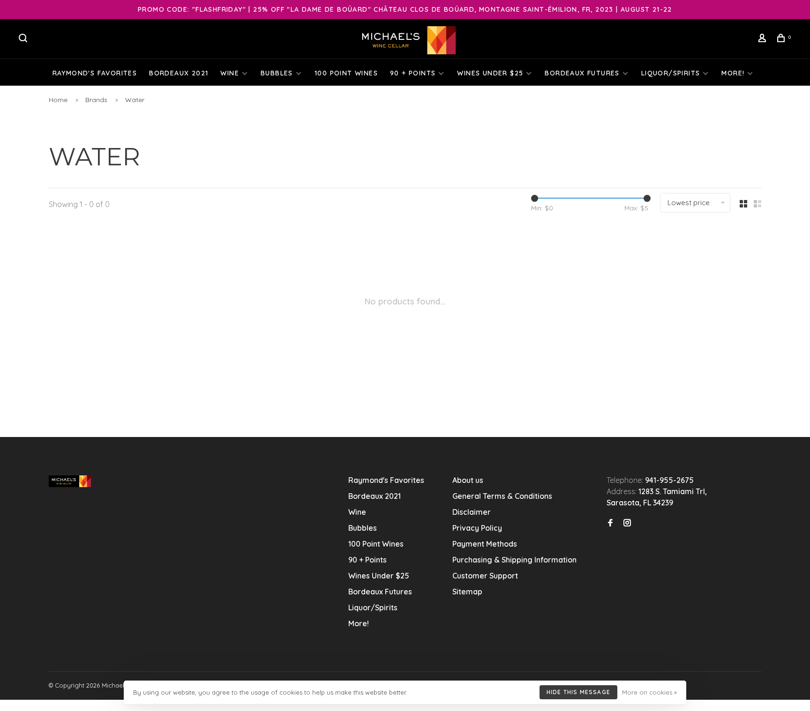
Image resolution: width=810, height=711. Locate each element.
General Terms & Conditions (502, 496)
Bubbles (277, 73)
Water (134, 100)
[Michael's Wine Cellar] (70, 481)
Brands (96, 100)
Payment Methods (484, 543)
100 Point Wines (346, 73)
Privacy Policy (477, 528)
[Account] (763, 39)
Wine (229, 73)
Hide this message (578, 692)
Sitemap (467, 591)
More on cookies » (649, 692)
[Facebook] (610, 523)
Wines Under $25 (490, 73)
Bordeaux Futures (582, 73)
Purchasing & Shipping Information (515, 559)
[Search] (24, 39)
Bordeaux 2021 (178, 73)
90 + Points (412, 73)
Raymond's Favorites (94, 73)
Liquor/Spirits (670, 73)
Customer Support (485, 575)
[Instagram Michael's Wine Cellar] (627, 523)
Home (58, 100)
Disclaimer (471, 512)
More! (732, 73)
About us (467, 480)
